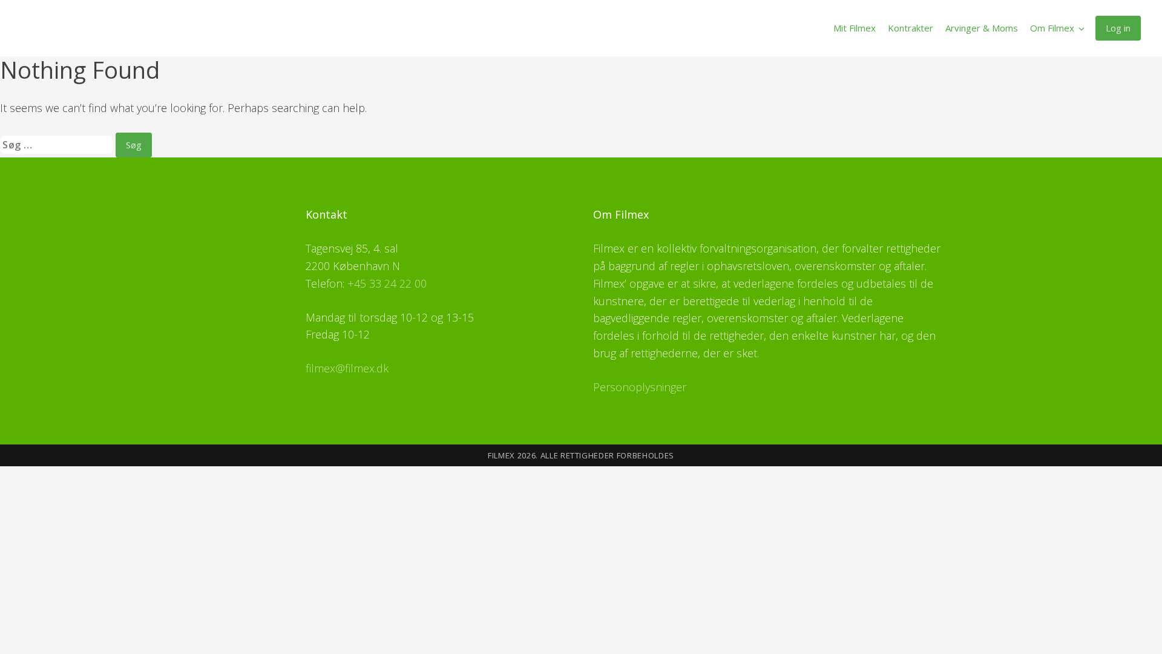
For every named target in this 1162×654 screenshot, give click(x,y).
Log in (1118, 28)
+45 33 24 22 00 (387, 283)
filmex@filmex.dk (347, 368)
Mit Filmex (854, 28)
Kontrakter (910, 28)
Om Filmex (1052, 28)
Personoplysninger (639, 387)
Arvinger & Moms (981, 28)
